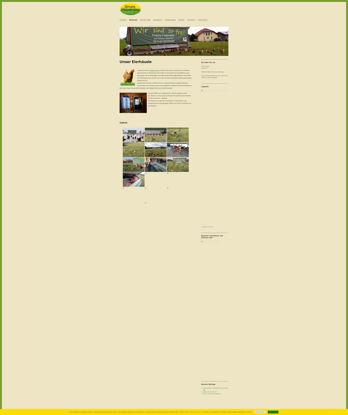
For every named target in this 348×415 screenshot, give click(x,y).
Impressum (191, 20)
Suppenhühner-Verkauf (210, 392)
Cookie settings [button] (259, 412)
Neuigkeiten (157, 20)
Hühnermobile (145, 20)
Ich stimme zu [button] (273, 412)
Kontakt (181, 20)
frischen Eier (154, 70)
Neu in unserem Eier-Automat (212, 393)
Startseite (123, 20)
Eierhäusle (133, 20)
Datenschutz (202, 20)
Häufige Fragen (170, 20)
